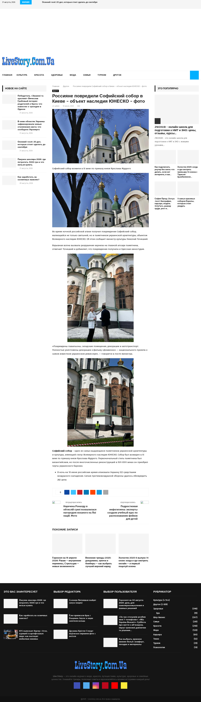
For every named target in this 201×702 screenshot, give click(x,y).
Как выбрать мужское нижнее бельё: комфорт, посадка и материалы (131, 642)
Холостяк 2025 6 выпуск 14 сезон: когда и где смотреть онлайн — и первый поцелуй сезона (133, 562)
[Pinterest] (105, 685)
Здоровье (57, 75)
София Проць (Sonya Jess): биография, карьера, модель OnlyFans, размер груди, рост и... (165, 204)
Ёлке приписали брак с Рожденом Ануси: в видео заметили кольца (81, 618)
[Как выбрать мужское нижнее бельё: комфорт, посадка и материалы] (110, 642)
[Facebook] (77, 685)
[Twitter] (86, 685)
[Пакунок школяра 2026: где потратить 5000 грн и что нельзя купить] (9, 162)
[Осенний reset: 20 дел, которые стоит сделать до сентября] (9, 145)
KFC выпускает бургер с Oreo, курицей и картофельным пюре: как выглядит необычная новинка (33, 635)
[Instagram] (96, 685)
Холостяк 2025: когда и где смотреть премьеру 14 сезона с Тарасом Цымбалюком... (187, 172)
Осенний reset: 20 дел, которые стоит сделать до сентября (69, 2)
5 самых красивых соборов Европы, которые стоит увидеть (186, 202)
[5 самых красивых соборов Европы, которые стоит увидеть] (188, 188)
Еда (158, 613)
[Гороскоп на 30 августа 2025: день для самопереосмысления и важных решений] (110, 603)
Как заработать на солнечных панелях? (28, 178)
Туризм (102, 75)
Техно (156, 639)
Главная (7, 75)
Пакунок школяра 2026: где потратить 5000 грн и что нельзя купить (32, 162)
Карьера (157, 634)
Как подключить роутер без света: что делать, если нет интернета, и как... (165, 170)
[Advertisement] (100, 31)
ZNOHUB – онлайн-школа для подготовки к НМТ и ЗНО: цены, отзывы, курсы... (175, 130)
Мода (73, 75)
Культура (22, 75)
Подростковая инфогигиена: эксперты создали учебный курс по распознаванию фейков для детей (122, 512)
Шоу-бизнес (159, 617)
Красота (39, 75)
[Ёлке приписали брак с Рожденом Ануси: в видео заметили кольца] (61, 618)
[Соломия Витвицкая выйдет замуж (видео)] (61, 603)
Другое (117, 75)
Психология (159, 647)
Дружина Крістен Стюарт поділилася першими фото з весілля (82, 633)
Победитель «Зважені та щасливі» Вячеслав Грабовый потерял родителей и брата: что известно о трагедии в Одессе (30, 102)
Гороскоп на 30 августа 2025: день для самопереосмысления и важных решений (131, 604)
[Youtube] (114, 685)
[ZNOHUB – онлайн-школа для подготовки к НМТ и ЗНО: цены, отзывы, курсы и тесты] (177, 109)
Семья (86, 75)
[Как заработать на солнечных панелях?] (9, 180)
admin (57, 106)
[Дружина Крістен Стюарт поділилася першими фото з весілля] (61, 634)
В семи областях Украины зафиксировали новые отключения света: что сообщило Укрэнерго (31, 125)
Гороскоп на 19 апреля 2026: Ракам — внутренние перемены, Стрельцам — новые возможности (66, 562)
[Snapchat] (124, 685)
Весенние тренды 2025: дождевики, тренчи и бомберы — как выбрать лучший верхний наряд (98, 562)
